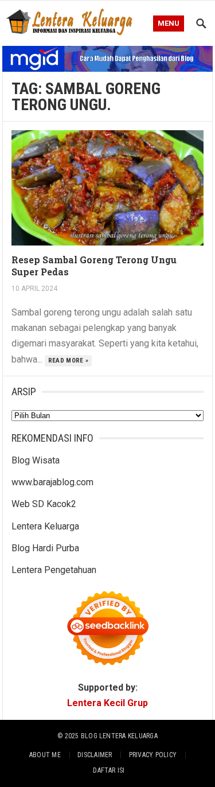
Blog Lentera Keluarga (119, 736)
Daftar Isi (108, 770)
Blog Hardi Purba (45, 548)
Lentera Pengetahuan (53, 569)
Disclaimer (94, 755)
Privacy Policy (153, 755)
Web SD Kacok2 (43, 503)
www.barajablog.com (52, 482)
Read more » (68, 360)
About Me (45, 755)
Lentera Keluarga (45, 526)
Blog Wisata (35, 460)
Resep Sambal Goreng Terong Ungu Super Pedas (94, 266)
